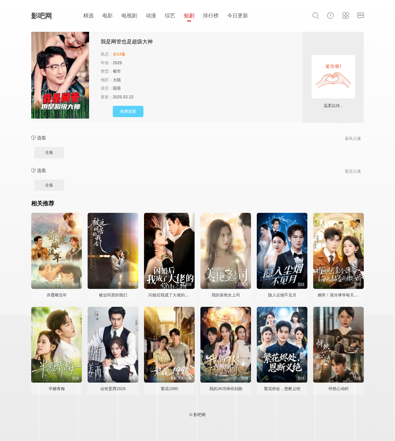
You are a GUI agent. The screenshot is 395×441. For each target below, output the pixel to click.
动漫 (151, 16)
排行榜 (211, 16)
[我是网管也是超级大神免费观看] (63, 76)
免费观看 (128, 111)
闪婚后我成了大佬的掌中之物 (174, 295)
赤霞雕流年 (57, 295)
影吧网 (41, 16)
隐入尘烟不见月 (282, 295)
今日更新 (237, 16)
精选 (88, 16)
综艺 (170, 16)
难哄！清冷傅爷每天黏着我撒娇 (346, 295)
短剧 (189, 16)
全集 (49, 152)
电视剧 (129, 16)
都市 (117, 71)
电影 (107, 16)
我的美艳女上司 (226, 295)
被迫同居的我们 (113, 295)
